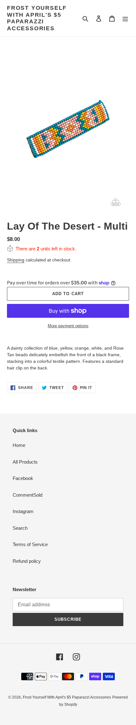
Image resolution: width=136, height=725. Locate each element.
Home (19, 445)
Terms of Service (30, 544)
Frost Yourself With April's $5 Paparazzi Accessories (37, 18)
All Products (25, 462)
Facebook (23, 478)
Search (20, 528)
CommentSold (27, 495)
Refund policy (27, 561)
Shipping (15, 259)
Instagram (23, 511)
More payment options (68, 325)
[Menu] (125, 18)
